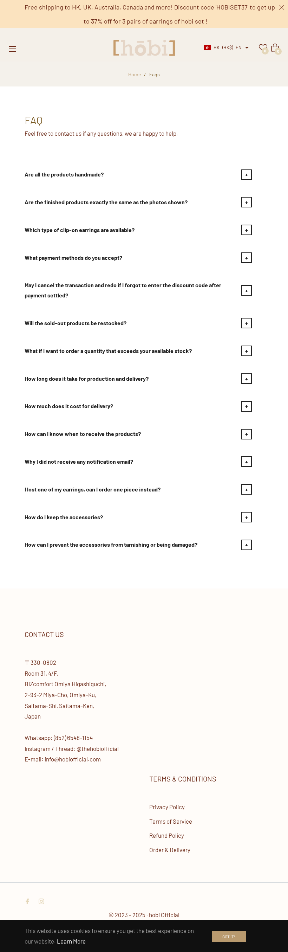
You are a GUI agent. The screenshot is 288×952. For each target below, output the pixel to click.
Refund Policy (166, 835)
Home (134, 74)
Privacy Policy (167, 806)
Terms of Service (170, 821)
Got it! (228, 936)
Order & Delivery (169, 849)
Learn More (71, 941)
